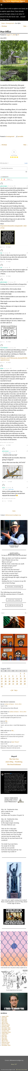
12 (9, 678)
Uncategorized (10, 23)
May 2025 (4, 1038)
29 (21, 684)
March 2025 (5, 1041)
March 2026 (5, 1023)
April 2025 (4, 1039)
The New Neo (14, 759)
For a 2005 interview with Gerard (14, 605)
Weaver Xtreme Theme (22, 1069)
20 (13, 681)
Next (25, 26)
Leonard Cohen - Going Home (14, 599)
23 (25, 681)
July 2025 (4, 1035)
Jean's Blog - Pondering (14, 762)
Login (25, 163)
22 (21, 681)
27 (13, 684)
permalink (20, 136)
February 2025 (6, 1042)
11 (5, 678)
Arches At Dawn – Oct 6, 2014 (12, 704)
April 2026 (4, 1022)
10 (2, 678)
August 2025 (5, 1033)
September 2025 (6, 1032)
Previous (3, 26)
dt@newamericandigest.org (13, 515)
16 (25, 678)
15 (21, 678)
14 (17, 678)
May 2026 (4, 1020)
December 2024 (6, 1045)
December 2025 (6, 1028)
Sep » (16, 690)
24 (2, 684)
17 (2, 681)
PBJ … (7, 721)
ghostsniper (11, 489)
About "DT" (14, 1064)
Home (3, 23)
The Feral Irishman (14, 764)
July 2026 (4, 1017)
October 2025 (5, 1031)
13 (13, 678)
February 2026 (6, 1025)
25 (5, 684)
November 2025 (6, 1029)
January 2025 (5, 1044)
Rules (14, 511)
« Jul (11, 690)
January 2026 (5, 1026)
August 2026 (5, 1016)
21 (17, 681)
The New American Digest (14, 1)
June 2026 (4, 1019)
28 (17, 684)
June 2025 (4, 1036)
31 (2, 686)
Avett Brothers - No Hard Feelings (14, 586)
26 (9, 684)
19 (9, 681)
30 (25, 684)
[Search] (25, 613)
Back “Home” (15, 742)
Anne (10, 453)
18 (5, 681)
